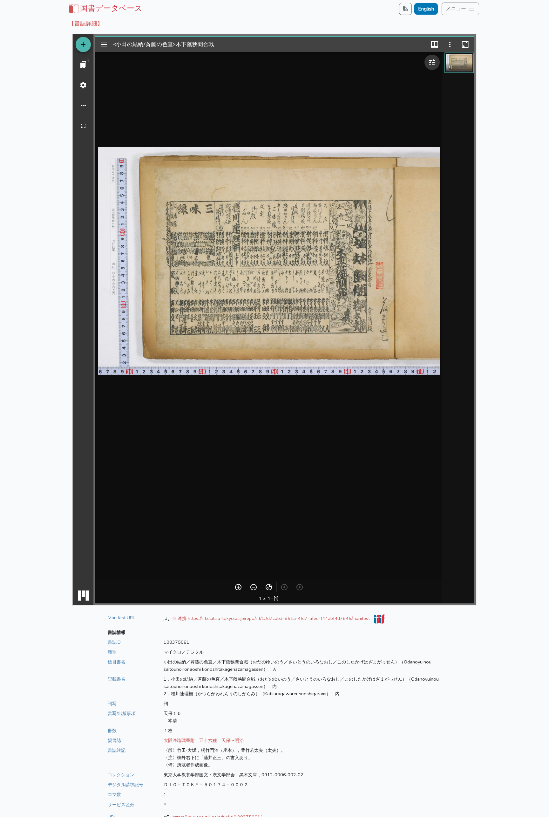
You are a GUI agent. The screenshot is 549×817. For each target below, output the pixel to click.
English (426, 8)
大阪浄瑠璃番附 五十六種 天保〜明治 (204, 740)
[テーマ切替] (405, 9)
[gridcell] (104, 8)
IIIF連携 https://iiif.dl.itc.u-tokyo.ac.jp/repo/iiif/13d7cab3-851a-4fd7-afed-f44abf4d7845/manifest (272, 618)
